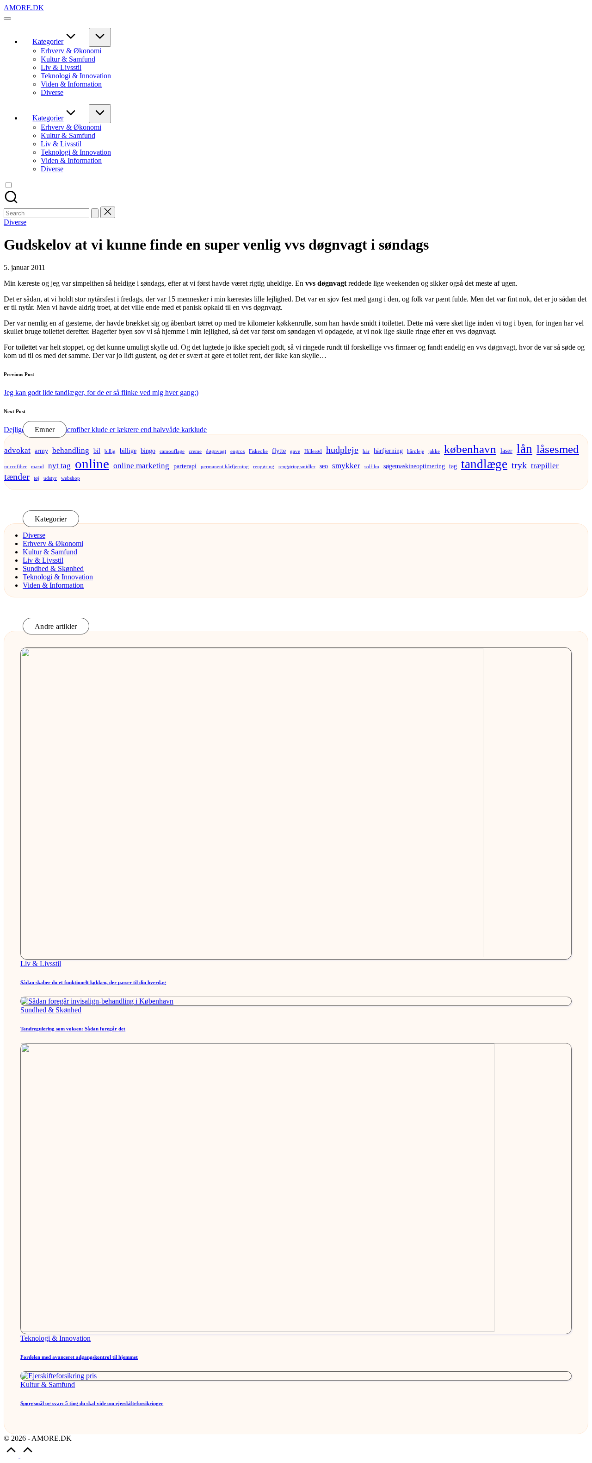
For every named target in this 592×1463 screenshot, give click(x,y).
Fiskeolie (258, 451)
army (41, 450)
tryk (519, 465)
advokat (17, 450)
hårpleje (415, 451)
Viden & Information (53, 585)
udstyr (50, 478)
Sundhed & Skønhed (53, 568)
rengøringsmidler (296, 466)
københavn (470, 448)
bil (96, 450)
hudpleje (342, 450)
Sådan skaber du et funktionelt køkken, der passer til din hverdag (93, 982)
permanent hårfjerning (225, 466)
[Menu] (7, 18)
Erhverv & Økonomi (53, 543)
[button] (95, 213)
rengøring (263, 466)
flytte (279, 450)
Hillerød (313, 451)
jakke (434, 451)
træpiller (545, 465)
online (92, 463)
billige (128, 450)
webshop (70, 478)
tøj (36, 478)
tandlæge (484, 464)
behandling (70, 450)
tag (453, 466)
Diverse (15, 222)
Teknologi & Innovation (58, 577)
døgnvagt (216, 451)
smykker (346, 465)
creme (195, 451)
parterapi (185, 466)
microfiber (15, 466)
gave (295, 451)
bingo (148, 450)
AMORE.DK (24, 8)
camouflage (172, 451)
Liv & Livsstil (43, 560)
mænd (37, 466)
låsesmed (557, 448)
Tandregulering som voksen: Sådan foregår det (72, 1028)
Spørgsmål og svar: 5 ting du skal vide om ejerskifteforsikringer (91, 1403)
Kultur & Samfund (50, 552)
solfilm (371, 466)
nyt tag (59, 465)
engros (237, 451)
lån (524, 449)
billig (110, 451)
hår (366, 451)
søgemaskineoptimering (414, 466)
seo (324, 466)
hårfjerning (388, 450)
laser (506, 450)
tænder (17, 476)
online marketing (141, 465)
